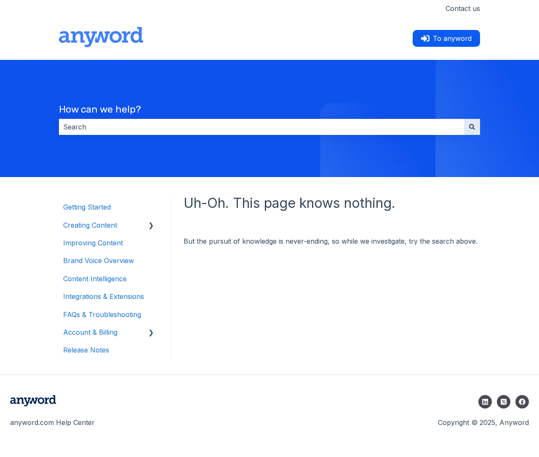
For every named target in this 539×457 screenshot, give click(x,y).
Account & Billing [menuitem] (90, 332)
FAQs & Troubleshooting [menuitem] (102, 314)
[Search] (472, 127)
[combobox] (261, 127)
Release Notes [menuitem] (86, 350)
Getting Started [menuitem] (87, 207)
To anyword (452, 38)
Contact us (463, 8)
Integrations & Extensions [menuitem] (103, 296)
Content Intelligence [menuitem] (95, 278)
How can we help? (100, 109)
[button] (151, 225)
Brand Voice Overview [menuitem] (98, 260)
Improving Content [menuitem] (93, 243)
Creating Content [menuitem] (90, 225)
